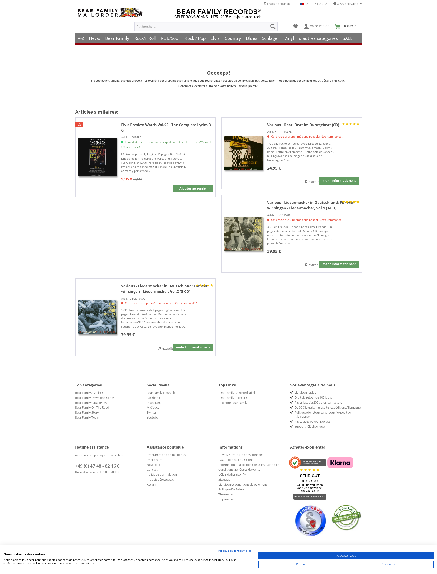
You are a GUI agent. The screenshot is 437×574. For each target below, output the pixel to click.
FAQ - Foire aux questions (235, 460)
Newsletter (154, 465)
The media (225, 494)
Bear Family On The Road (92, 407)
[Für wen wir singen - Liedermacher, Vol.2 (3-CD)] (97, 317)
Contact (152, 469)
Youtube (152, 417)
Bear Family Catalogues (91, 403)
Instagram (154, 403)
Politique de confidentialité (235, 551)
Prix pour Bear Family (232, 403)
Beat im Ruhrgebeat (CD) (303, 124)
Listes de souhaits (279, 4)
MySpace (153, 407)
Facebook (153, 398)
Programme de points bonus (166, 455)
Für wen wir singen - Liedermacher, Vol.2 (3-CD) (164, 288)
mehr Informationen (338, 180)
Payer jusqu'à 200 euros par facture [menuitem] (318, 402)
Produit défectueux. (160, 479)
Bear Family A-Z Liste (89, 393)
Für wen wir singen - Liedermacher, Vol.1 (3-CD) (311, 205)
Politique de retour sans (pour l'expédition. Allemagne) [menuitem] (323, 414)
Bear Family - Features (233, 398)
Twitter (151, 412)
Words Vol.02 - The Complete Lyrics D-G (166, 127)
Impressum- (155, 460)
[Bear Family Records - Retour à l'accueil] (111, 12)
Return (151, 484)
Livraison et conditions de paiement (242, 484)
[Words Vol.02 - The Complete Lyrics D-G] (97, 157)
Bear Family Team (87, 417)
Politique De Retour (231, 489)
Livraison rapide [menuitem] (305, 392)
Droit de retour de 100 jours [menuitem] (313, 397)
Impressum (226, 499)
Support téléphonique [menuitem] (310, 426)
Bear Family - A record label (236, 393)
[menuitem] (206, 26)
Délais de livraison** (232, 474)
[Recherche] (273, 26)
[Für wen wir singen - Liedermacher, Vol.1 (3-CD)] (243, 234)
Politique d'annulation (162, 474)
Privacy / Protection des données (240, 455)
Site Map (224, 479)
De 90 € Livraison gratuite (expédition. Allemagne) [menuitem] (328, 407)
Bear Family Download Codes (94, 398)
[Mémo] (295, 26)
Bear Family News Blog (162, 393)
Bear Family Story (87, 412)
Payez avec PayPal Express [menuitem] (312, 421)
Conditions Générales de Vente (239, 469)
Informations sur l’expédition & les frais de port (250, 465)
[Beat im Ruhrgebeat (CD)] (243, 153)
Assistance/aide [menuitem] (347, 4)
